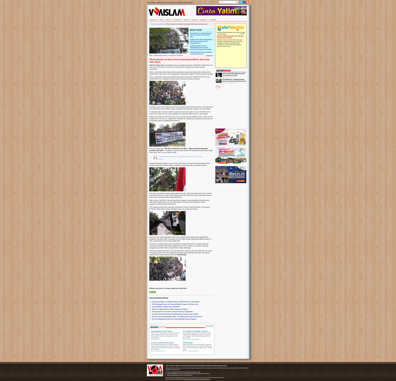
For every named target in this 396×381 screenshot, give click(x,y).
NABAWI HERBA (188, 343)
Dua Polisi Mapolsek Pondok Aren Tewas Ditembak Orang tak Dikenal (174, 319)
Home (148, 2)
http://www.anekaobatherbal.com (191, 351)
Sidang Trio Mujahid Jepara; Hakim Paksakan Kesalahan (170, 309)
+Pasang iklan (209, 326)
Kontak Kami (185, 365)
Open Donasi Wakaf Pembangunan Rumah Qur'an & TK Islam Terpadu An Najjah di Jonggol (230, 39)
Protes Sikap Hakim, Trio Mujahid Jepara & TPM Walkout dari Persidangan (176, 302)
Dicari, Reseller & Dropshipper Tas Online (195, 331)
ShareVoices (203, 19)
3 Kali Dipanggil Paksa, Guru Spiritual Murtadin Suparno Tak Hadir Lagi (175, 304)
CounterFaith (177, 19)
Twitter (241, 2)
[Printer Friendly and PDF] (152, 292)
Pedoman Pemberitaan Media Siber (183, 2)
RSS (247, 2)
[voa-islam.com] (166, 12)
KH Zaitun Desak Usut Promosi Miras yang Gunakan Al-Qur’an (201, 53)
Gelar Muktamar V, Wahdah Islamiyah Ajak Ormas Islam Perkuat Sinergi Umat (201, 35)
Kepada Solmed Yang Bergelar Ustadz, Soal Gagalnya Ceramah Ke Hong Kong (177, 316)
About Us (172, 365)
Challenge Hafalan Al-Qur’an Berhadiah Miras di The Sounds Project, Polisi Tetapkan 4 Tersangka (200, 47)
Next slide (243, 33)
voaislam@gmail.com (204, 379)
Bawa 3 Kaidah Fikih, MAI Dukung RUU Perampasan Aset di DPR (234, 74)
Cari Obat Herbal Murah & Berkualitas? (162, 343)
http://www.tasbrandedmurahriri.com (192, 339)
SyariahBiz (213, 19)
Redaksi (153, 2)
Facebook (244, 2)
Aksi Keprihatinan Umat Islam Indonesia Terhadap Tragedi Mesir (172, 312)
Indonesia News (160, 24)
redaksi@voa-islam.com (190, 379)
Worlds (161, 19)
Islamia (168, 19)
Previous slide (241, 33)
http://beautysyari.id (156, 339)
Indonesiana (153, 19)
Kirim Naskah (169, 2)
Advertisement (160, 2)
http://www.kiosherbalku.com (158, 351)
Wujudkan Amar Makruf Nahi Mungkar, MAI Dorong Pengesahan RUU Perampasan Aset (201, 41)
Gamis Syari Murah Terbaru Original (161, 331)
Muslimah (194, 19)
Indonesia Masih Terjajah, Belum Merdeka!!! (166, 307)
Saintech (186, 19)
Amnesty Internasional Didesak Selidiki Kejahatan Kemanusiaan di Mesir (175, 314)
